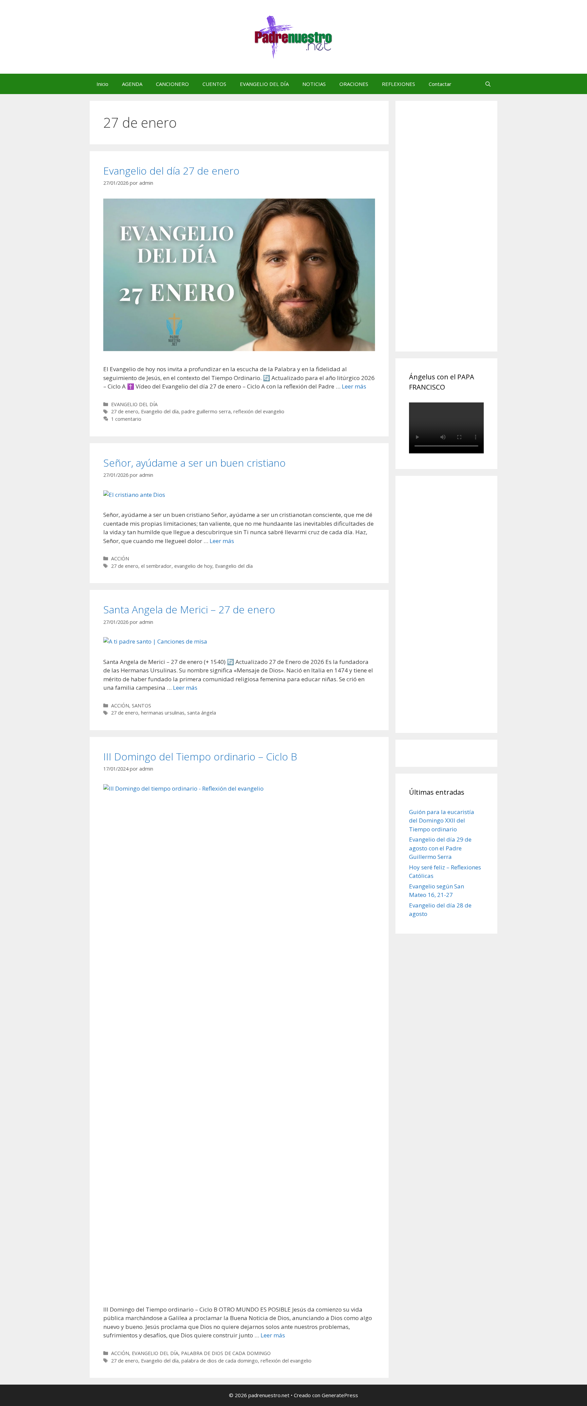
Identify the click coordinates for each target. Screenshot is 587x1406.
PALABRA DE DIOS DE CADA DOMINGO (226, 1353)
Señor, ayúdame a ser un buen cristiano (194, 463)
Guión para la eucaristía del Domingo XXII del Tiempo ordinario (441, 820)
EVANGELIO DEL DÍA (264, 83)
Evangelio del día (160, 411)
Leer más (354, 386)
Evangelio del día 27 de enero (171, 171)
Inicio (102, 83)
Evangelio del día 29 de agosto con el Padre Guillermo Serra (440, 848)
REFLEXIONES (398, 83)
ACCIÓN (120, 558)
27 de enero (124, 411)
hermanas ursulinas (162, 712)
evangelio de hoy (193, 566)
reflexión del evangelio (258, 411)
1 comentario (126, 419)
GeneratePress (340, 1395)
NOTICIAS (314, 83)
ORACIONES (353, 83)
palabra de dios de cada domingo (219, 1360)
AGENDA (132, 83)
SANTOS (141, 705)
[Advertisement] (460, 234)
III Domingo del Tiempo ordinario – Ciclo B (200, 756)
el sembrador (156, 566)
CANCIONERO (172, 83)
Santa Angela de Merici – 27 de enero (189, 609)
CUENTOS (214, 83)
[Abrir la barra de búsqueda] (488, 84)
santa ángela (201, 712)
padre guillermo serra (206, 411)
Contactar (440, 83)
